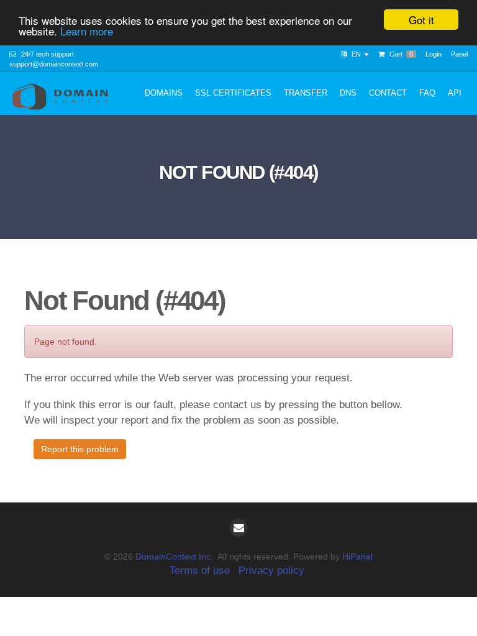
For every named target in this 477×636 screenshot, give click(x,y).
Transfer (305, 93)
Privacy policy (271, 570)
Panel (459, 54)
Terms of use (200, 570)
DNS (348, 93)
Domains (164, 93)
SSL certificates (233, 93)
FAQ (427, 93)
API (454, 93)
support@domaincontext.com (53, 64)
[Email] (238, 528)
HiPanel (357, 556)
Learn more (86, 31)
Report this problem (80, 449)
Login (433, 54)
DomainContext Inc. (174, 556)
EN (356, 54)
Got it (421, 19)
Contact (388, 93)
